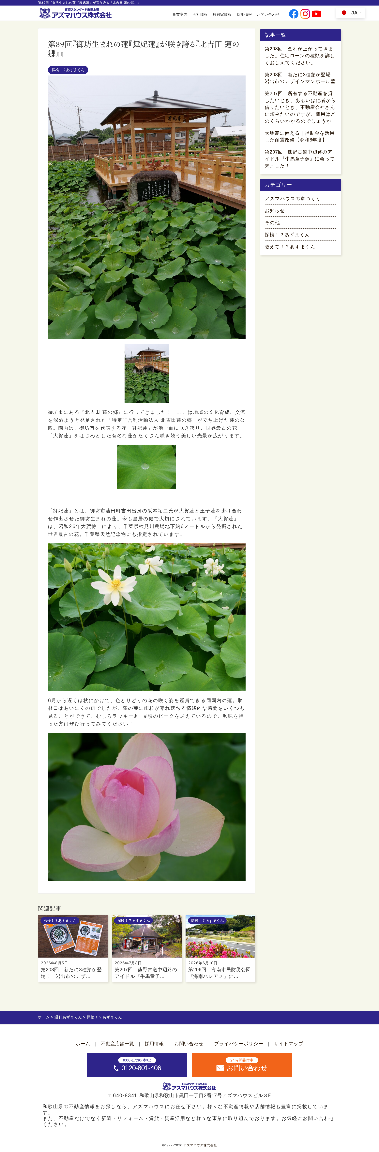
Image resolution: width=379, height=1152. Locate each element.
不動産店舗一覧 (117, 1043)
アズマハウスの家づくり (293, 198)
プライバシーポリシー (238, 1043)
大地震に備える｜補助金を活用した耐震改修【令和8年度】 (300, 136)
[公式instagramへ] (305, 14)
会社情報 (200, 14)
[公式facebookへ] (293, 14)
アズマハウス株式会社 (200, 1145)
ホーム (83, 1043)
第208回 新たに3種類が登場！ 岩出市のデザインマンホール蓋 (300, 78)
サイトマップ (288, 1043)
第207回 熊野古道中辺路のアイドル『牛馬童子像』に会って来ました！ (300, 158)
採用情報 (244, 14)
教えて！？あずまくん (290, 246)
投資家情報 (222, 14)
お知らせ (275, 210)
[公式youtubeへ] (316, 14)
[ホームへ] (76, 13)
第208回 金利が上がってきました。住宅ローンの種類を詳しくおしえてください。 (300, 55)
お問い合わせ (268, 14)
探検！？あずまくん (68, 70)
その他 (272, 222)
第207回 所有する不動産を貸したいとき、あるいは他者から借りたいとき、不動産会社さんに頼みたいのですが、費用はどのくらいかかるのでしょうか (300, 107)
